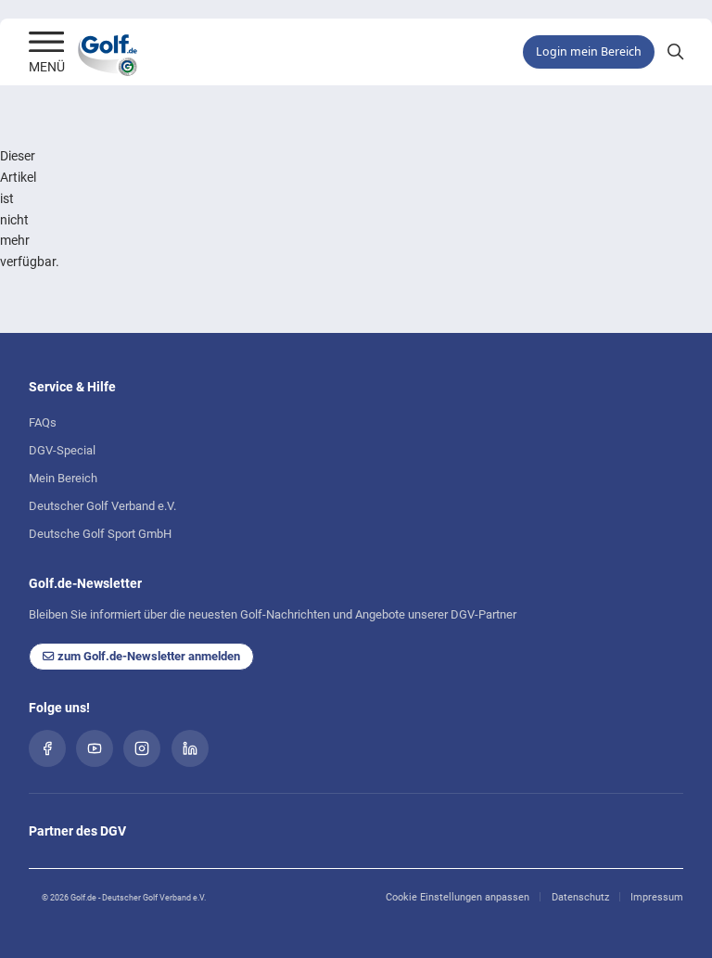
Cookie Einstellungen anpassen (457, 897)
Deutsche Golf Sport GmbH (100, 534)
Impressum (656, 897)
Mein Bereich (63, 478)
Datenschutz (580, 897)
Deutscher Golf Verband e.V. (102, 506)
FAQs (43, 422)
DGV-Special (62, 450)
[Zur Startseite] (47, 44)
